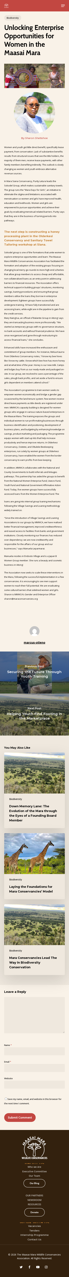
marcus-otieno (34, 642)
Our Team (34, 1175)
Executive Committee (34, 1171)
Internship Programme (34, 1235)
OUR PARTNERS (34, 1195)
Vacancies (34, 1226)
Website (8, 1078)
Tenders (34, 1230)
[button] (63, 5)
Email (7, 1061)
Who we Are (34, 1166)
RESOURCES (34, 1204)
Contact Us (34, 1239)
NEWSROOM (34, 1200)
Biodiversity (13, 17)
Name (8, 1045)
